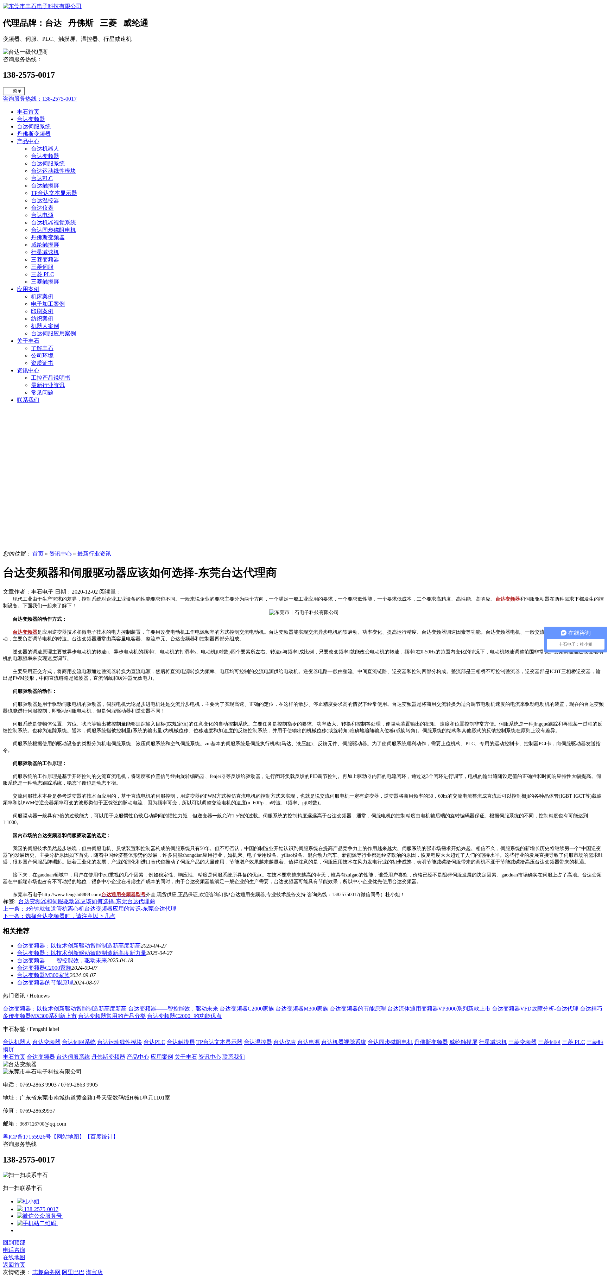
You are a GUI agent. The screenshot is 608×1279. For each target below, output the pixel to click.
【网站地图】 (68, 1137)
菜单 (17, 91)
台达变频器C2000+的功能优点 (184, 1016)
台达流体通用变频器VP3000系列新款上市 (438, 1009)
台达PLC (42, 178)
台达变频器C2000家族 (44, 968)
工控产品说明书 (50, 378)
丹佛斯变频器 (34, 134)
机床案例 (42, 296)
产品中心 (28, 141)
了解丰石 (42, 348)
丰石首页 (28, 112)
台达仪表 (42, 208)
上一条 (89, 909)
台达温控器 (45, 200)
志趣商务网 (46, 1272)
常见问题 (42, 392)
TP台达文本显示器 (54, 193)
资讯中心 (28, 370)
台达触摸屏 (45, 186)
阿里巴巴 (73, 1272)
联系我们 (28, 400)
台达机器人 (45, 149)
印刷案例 (42, 311)
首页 (38, 554)
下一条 (59, 916)
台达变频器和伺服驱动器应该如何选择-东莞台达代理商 (86, 901)
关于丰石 (28, 341)
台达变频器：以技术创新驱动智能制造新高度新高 (79, 946)
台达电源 (42, 215)
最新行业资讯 (48, 385)
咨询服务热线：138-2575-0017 (40, 99)
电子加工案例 (48, 304)
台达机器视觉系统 (53, 223)
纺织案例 (42, 319)
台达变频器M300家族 (43, 975)
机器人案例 (45, 326)
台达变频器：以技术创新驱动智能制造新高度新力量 (81, 953)
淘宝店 (94, 1272)
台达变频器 (31, 119)
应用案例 (28, 289)
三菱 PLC (42, 274)
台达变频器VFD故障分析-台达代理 (535, 1009)
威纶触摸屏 (45, 245)
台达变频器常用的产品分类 (112, 1016)
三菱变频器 (45, 259)
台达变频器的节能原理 (45, 983)
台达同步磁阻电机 (53, 230)
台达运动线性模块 (53, 171)
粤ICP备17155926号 (27, 1137)
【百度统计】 (102, 1137)
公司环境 (42, 356)
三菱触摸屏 (45, 282)
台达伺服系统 (34, 126)
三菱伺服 (42, 267)
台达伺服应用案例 (53, 333)
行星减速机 (45, 252)
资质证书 (42, 363)
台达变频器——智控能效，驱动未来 (62, 960)
